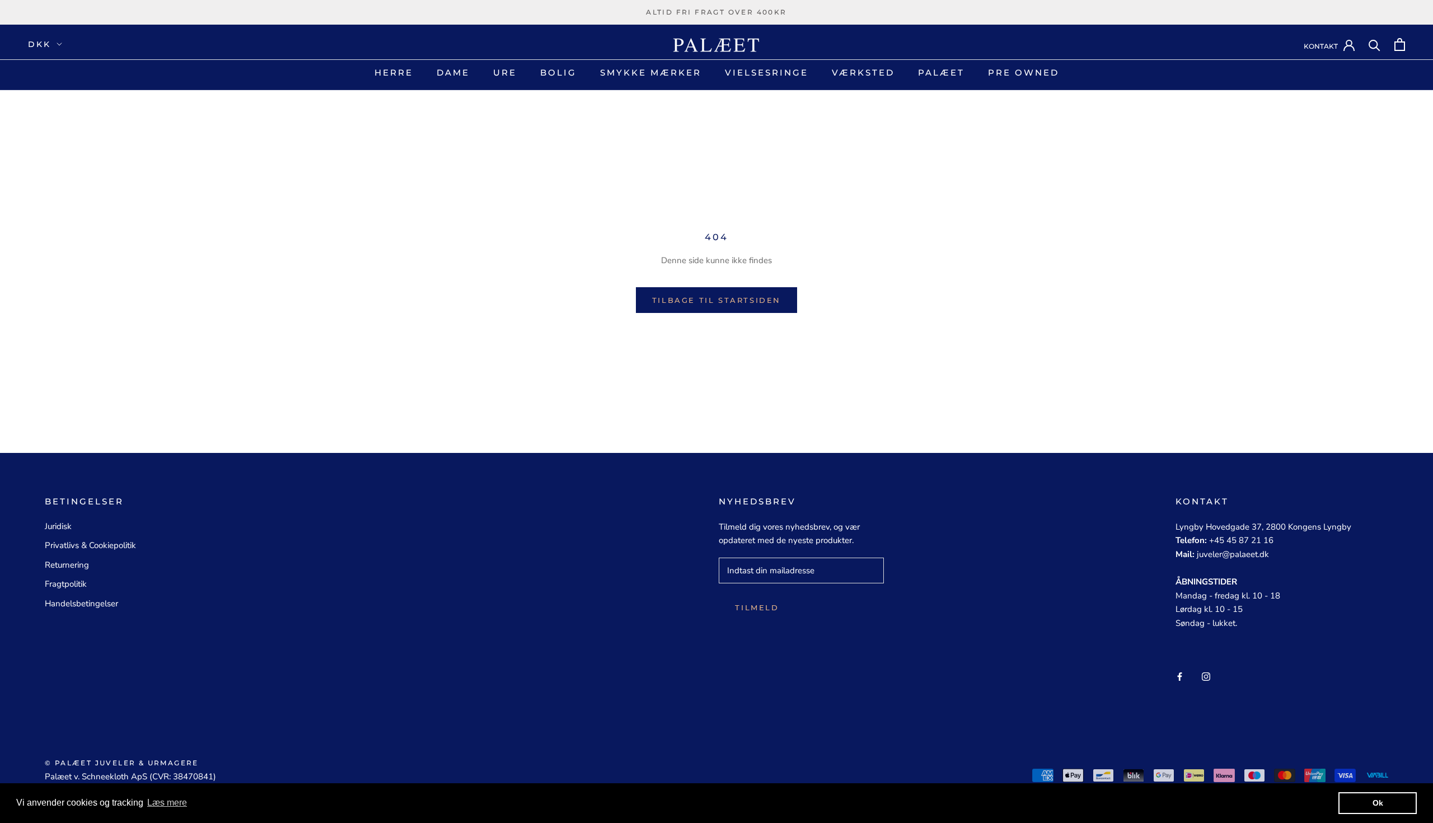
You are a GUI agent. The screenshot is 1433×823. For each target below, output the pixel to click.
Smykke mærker (650, 72)
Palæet (941, 72)
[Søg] (1374, 44)
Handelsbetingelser (81, 603)
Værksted (863, 72)
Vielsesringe (766, 72)
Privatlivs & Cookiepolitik (90, 545)
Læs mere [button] (167, 802)
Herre (393, 72)
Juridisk (58, 526)
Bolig (558, 72)
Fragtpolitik (66, 584)
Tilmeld (757, 607)
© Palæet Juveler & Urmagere (122, 763)
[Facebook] (1180, 676)
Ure (505, 72)
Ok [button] (1378, 802)
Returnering (67, 565)
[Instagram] (1206, 676)
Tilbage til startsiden (716, 300)
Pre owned (1023, 72)
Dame (453, 72)
